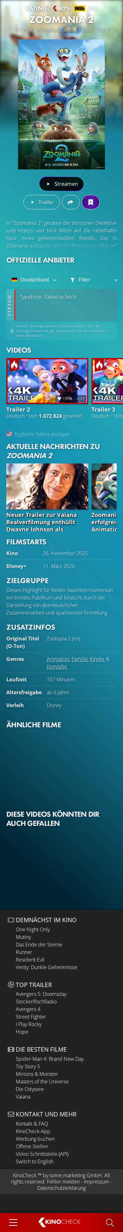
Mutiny (23, 937)
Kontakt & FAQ (32, 1124)
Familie (80, 659)
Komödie (57, 666)
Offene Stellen (32, 1146)
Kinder (97, 659)
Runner (24, 952)
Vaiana (23, 1096)
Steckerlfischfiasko (36, 1001)
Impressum (96, 1181)
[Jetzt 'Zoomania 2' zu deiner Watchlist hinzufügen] (91, 202)
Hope (22, 1032)
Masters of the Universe (42, 1081)
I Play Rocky (29, 1024)
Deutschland (34, 279)
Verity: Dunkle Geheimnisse (46, 967)
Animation (58, 659)
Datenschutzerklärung (61, 1187)
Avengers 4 (28, 1009)
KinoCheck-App (33, 1131)
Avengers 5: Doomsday (41, 994)
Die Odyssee (30, 1089)
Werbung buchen (35, 1139)
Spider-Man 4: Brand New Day (50, 1059)
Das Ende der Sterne (39, 944)
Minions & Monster (37, 1074)
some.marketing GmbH (76, 1175)
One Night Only (33, 929)
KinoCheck (25, 1175)
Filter (84, 279)
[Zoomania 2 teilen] (71, 202)
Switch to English (34, 1161)
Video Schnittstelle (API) (42, 1154)
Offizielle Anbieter (40, 260)
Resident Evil (30, 960)
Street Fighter (31, 1016)
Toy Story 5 (28, 1066)
